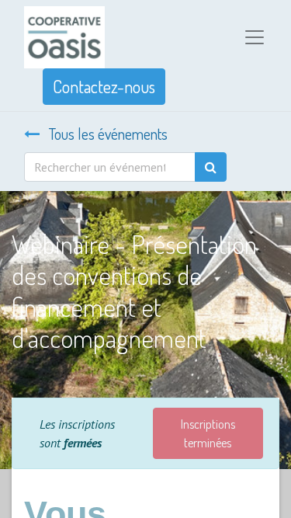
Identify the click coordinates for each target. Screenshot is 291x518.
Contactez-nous (104, 86)
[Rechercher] (211, 167)
